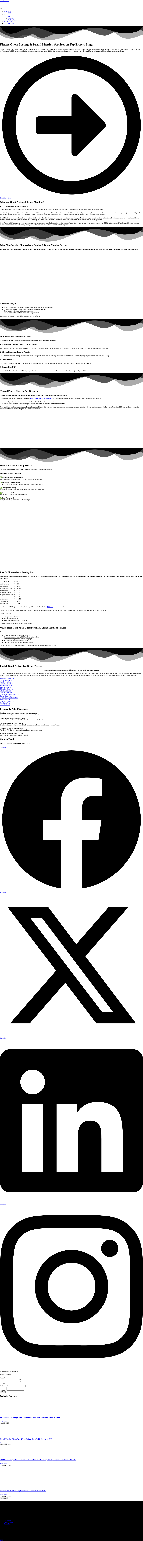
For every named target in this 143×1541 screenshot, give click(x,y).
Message (3, 1390)
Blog (6, 14)
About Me (8, 22)
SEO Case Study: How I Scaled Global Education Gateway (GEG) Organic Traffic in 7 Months (38, 1460)
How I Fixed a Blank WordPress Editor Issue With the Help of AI (26, 1439)
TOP (1, 1540)
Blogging (11, 18)
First (19, 1380)
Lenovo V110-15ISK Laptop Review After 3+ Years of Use (23, 1491)
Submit (3, 1392)
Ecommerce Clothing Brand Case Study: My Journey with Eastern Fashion (30, 1417)
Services (7, 11)
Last (19, 1382)
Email (2, 1384)
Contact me (9, 23)
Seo (9, 16)
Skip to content (4, 1)
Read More (3, 1421)
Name (2, 1378)
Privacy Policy (8, 1522)
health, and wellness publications (41, 398)
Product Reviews (13, 20)
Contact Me (7, 1520)
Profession (4, 1386)
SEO (9, 13)
